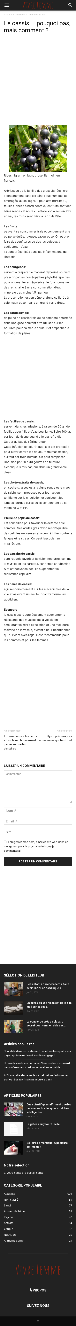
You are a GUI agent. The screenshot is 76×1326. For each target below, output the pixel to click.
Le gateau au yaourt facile (43, 1124)
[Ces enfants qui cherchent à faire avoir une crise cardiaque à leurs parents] (13, 989)
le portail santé (33, 1172)
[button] (6, 5)
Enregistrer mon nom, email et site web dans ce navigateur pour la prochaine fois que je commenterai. (36, 846)
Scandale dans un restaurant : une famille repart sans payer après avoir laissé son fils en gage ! (37, 1053)
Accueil (8, 14)
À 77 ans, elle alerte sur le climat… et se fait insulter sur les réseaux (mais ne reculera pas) (36, 1077)
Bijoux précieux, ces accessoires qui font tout (55, 738)
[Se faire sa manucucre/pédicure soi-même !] (13, 1148)
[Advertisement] (38, 85)
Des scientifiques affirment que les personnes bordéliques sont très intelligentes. (49, 1108)
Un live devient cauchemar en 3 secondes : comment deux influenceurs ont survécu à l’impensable (37, 1065)
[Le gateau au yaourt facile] (13, 1129)
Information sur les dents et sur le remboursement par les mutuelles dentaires (20, 742)
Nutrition (20, 14)
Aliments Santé (37, 14)
